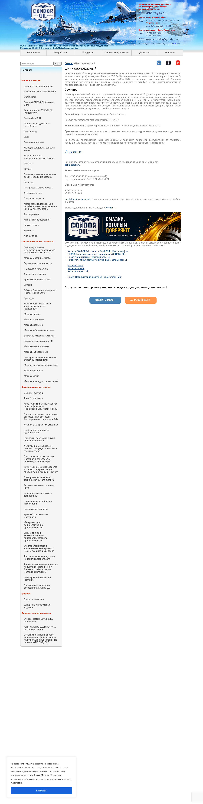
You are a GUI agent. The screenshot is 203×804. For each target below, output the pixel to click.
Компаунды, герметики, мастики (41, 424)
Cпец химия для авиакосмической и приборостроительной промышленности (35, 537)
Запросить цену (140, 300)
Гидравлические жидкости (38, 263)
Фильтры (28, 182)
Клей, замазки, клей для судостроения (36, 431)
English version (31, 225)
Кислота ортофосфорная (37, 219)
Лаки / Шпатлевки (33, 398)
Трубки (27, 169)
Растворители (31, 214)
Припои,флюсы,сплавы (36, 509)
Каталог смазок (76, 268)
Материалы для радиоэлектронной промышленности (34, 525)
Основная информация (117, 52)
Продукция (88, 52)
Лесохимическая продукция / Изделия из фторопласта (39, 557)
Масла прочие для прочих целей (41, 381)
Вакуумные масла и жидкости (39, 335)
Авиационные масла (35, 274)
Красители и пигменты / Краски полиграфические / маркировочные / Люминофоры (40, 406)
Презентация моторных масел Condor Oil (89, 257)
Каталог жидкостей (78, 271)
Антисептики (31, 236)
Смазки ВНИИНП (32, 118)
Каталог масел (75, 265)
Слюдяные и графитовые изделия (37, 606)
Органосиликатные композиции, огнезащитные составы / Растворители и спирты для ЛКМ (41, 417)
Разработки (60, 52)
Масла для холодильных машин (40, 365)
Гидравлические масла (36, 268)
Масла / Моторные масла (37, 258)
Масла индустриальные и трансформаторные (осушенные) (37, 306)
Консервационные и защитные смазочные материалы (40, 358)
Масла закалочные (34, 319)
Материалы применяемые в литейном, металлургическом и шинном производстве (40, 206)
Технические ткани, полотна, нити (39, 486)
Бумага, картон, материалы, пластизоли (38, 620)
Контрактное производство (38, 86)
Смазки (28, 285)
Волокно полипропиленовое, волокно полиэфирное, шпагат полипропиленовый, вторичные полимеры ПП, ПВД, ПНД (40, 638)
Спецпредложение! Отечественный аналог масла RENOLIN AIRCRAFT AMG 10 (39, 250)
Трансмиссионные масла (37, 279)
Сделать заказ (104, 300)
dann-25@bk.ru (155, 13)
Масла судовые (32, 314)
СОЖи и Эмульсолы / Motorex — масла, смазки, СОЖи (40, 291)
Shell (26, 137)
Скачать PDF (75, 152)
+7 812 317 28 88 (153, 36)
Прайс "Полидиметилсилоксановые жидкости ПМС (94, 277)
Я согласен (41, 791)
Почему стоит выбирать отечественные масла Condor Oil (97, 260)
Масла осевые (31, 376)
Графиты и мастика (34, 599)
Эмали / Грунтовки (33, 393)
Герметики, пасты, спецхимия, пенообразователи (39, 439)
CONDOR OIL (30, 97)
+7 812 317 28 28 (153, 33)
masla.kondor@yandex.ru (162, 39)
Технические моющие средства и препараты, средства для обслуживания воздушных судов (41, 469)
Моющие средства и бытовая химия (39, 149)
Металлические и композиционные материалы (39, 156)
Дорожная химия (33, 193)
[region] (41, 777)
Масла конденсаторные (36, 346)
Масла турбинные (33, 370)
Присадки (29, 298)
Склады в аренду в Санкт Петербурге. (37, 124)
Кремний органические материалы (36, 515)
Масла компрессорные (36, 352)
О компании (33, 52)
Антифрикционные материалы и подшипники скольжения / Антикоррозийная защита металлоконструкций (41, 568)
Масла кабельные (33, 325)
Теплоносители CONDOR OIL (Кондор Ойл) (38, 111)
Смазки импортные (34, 142)
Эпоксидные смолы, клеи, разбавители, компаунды (37, 586)
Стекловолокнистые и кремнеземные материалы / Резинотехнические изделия (39, 548)
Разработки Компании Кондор (40, 91)
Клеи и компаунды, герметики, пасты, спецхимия (40, 628)
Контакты (176, 44)
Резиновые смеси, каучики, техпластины (38, 494)
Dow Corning (30, 131)
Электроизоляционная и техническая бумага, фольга (39, 478)
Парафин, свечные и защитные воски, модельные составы (40, 175)
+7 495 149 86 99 (153, 21)
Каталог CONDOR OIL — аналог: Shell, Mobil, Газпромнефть (98, 251)
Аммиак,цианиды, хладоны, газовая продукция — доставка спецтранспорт (40, 448)
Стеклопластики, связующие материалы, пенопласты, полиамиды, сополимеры (39, 459)
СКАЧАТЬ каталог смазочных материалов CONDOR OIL (96, 254)
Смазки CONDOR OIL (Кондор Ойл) (39, 103)
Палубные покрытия (34, 198)
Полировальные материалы (38, 187)
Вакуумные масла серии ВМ (38, 341)
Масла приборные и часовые (39, 330)
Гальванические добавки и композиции (38, 502)
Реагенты (29, 163)
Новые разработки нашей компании (37, 578)
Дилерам (144, 52)
